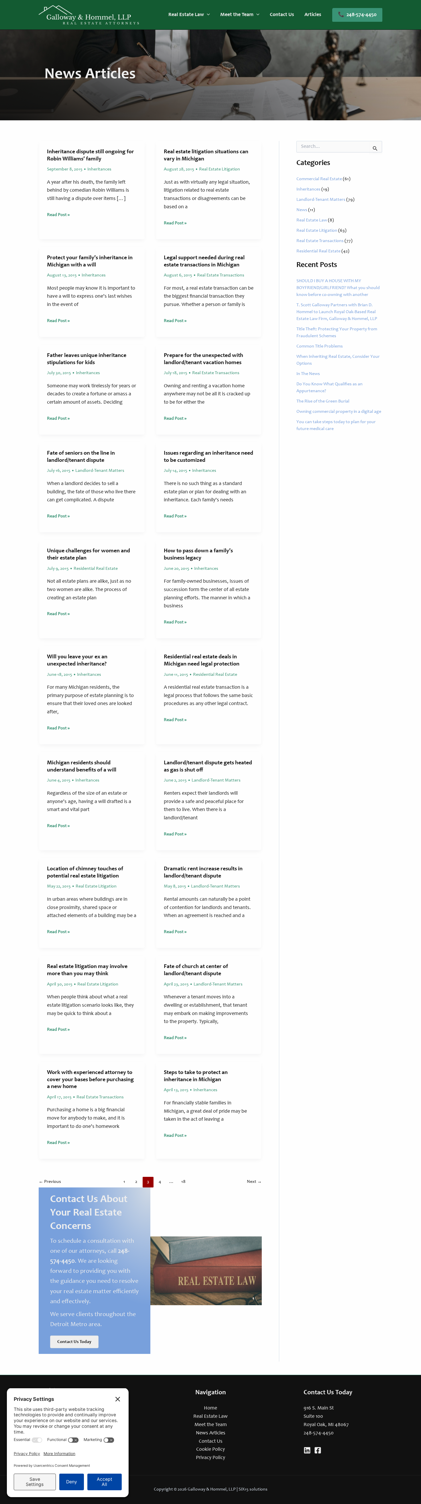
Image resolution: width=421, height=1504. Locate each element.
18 (183, 1181)
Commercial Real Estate (319, 179)
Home (210, 1408)
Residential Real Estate (96, 568)
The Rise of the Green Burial (322, 401)
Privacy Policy (210, 1457)
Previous (50, 1181)
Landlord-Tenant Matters (99, 470)
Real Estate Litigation (219, 169)
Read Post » (58, 215)
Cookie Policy (210, 1449)
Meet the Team (210, 1425)
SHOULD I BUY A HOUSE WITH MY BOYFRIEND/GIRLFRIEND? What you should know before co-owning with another (338, 288)
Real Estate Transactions (220, 275)
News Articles (210, 1433)
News (301, 210)
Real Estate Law (311, 220)
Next (254, 1181)
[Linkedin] (307, 1450)
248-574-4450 (319, 1433)
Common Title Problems (319, 346)
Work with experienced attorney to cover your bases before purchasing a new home (90, 1080)
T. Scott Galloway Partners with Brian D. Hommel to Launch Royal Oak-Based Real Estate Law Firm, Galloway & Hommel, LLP (336, 312)
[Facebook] (317, 1450)
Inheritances (99, 169)
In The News (308, 374)
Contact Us (211, 1441)
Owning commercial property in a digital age (338, 411)
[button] (207, 14)
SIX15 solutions (253, 1489)
